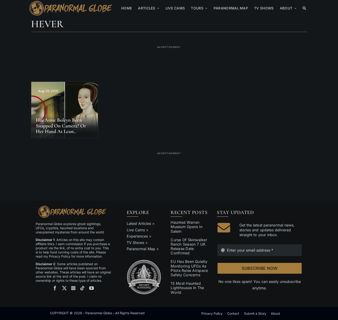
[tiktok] (82, 288)
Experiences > (139, 236)
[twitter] (64, 288)
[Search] (304, 8)
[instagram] (73, 288)
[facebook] (55, 288)
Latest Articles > (141, 223)
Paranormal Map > (143, 249)
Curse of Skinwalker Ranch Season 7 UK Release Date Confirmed (189, 246)
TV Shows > (137, 242)
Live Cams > (138, 230)
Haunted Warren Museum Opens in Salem (186, 226)
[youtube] (91, 288)
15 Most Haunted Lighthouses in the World (187, 287)
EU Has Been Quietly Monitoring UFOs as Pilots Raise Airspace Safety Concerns (189, 268)
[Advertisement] (169, 60)
